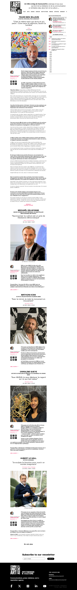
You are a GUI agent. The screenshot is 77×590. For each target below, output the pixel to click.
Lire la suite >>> (14, 289)
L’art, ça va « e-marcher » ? (58, 30)
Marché (38, 11)
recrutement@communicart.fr (57, 580)
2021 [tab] (51, 58)
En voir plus (28, 544)
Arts (28, 11)
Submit (51, 558)
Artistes (56, 11)
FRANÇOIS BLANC (14, 76)
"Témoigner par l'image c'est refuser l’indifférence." (57, 50)
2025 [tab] (51, 52)
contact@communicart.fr (56, 576)
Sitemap (65, 587)
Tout (24, 11)
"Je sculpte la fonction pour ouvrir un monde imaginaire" (28, 463)
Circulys (56, 587)
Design (32, 11)
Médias (51, 11)
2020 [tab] (51, 60)
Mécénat (62, 11)
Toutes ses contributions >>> (59, 22)
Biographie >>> (13, 78)
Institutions (44, 11)
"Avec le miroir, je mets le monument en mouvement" (28, 300)
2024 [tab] (51, 54)
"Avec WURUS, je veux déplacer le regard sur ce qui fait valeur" (28, 378)
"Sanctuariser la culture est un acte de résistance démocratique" (28, 217)
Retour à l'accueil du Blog (28, 205)
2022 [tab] (51, 56)
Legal (60, 587)
